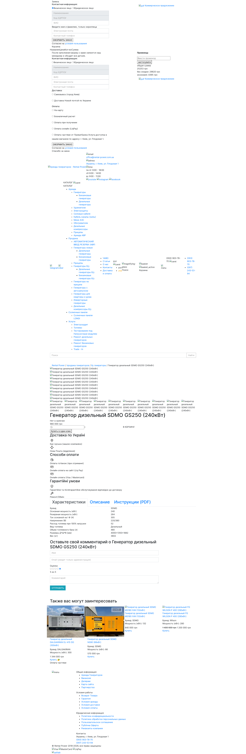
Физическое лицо (62, 8)
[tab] (69, 502)
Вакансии (86, 678)
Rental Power (58, 365)
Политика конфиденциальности (97, 716)
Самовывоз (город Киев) (67, 94)
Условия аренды (89, 701)
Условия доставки (90, 704)
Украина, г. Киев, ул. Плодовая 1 (102, 163)
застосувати (144, 62)
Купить (54, 659)
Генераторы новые (83, 247)
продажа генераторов (78, 365)
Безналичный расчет (64, 116)
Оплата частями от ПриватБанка (71, 134)
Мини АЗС (79, 220)
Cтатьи (106, 261)
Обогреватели (81, 223)
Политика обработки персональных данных (103, 719)
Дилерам (85, 681)
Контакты (107, 267)
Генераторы (80, 192)
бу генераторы (98, 365)
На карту (58, 110)
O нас (105, 264)
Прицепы (78, 232)
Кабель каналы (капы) (85, 217)
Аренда (72, 189)
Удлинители (80, 207)
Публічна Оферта (90, 725)
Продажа (73, 238)
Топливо (78, 327)
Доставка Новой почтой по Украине (72, 100)
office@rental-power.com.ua (100, 157)
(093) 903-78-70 (191, 261)
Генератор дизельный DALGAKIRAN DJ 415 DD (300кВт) (62, 642)
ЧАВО (105, 258)
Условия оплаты (89, 708)
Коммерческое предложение (159, 5)
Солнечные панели (78, 312)
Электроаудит (81, 324)
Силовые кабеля (82, 213)
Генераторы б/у (81, 266)
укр (120, 270)
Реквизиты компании (92, 728)
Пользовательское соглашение (97, 722)
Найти (191, 355)
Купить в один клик (61, 431)
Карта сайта (87, 684)
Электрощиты (81, 210)
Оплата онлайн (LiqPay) (66, 128)
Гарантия (86, 698)
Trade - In (78, 349)
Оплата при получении (65, 122)
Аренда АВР (80, 235)
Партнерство (88, 687)
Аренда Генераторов (91, 675)
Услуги (72, 321)
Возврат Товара (89, 695)
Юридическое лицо (84, 8)
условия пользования (76, 43)
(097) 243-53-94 (191, 270)
